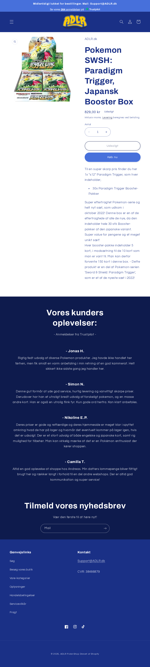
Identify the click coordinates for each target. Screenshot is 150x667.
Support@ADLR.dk (91, 561)
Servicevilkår (18, 604)
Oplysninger (17, 586)
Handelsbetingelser (22, 595)
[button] (11, 22)
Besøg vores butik (21, 569)
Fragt (13, 612)
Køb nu (112, 157)
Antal (88, 124)
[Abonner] (105, 528)
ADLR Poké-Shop (69, 654)
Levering (107, 117)
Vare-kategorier (20, 578)
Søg (12, 561)
